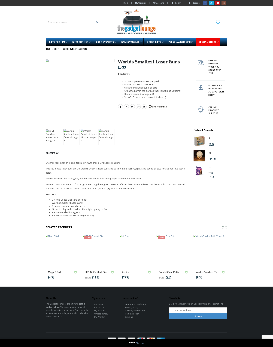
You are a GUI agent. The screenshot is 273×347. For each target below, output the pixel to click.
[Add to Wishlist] (75, 272)
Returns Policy (132, 313)
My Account (158, 3)
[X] (211, 3)
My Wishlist (140, 3)
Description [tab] (52, 153)
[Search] (97, 22)
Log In (178, 3)
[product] (199, 141)
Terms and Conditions (135, 304)
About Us (98, 304)
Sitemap (129, 316)
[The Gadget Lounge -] (136, 22)
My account (99, 310)
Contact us (99, 307)
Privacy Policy (131, 307)
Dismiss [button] (140, 343)
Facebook (120, 106)
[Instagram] (223, 3)
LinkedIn (132, 106)
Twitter (126, 106)
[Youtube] (217, 3)
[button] (46, 93)
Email (144, 106)
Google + (138, 106)
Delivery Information (135, 310)
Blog (126, 3)
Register (196, 3)
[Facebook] (205, 3)
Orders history (101, 313)
